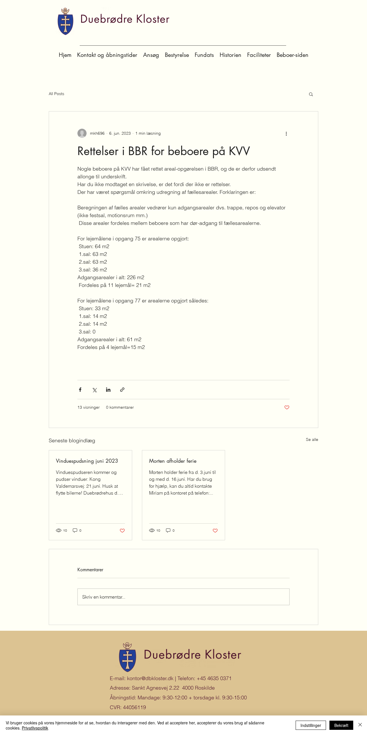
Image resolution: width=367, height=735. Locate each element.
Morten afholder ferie (172, 460)
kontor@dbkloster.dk (150, 678)
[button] (311, 94)
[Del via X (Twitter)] (94, 389)
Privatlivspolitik (35, 728)
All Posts (56, 93)
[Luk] (360, 725)
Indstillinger (310, 725)
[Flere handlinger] (286, 133)
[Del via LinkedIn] (108, 389)
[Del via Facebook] (80, 389)
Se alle (312, 439)
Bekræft (341, 725)
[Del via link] (122, 389)
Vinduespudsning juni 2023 (87, 460)
